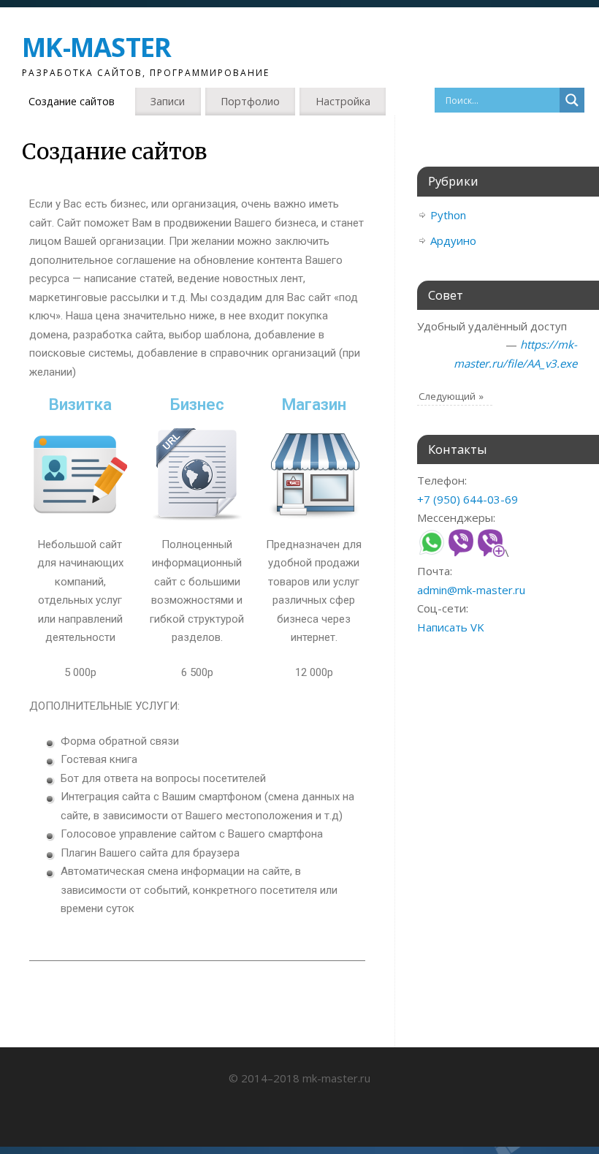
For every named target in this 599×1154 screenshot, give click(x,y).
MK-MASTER (97, 47)
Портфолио (250, 101)
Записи (167, 101)
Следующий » (451, 396)
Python (448, 215)
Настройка (343, 101)
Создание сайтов (71, 101)
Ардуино (453, 240)
